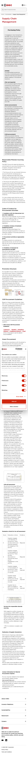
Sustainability (8, 14)
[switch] (24, 380)
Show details (19, 396)
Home (2, 14)
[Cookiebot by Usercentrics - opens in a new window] (16, 349)
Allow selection (14, 406)
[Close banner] (25, 349)
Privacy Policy (5, 749)
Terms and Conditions (7, 752)
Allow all (14, 401)
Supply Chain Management (19, 14)
